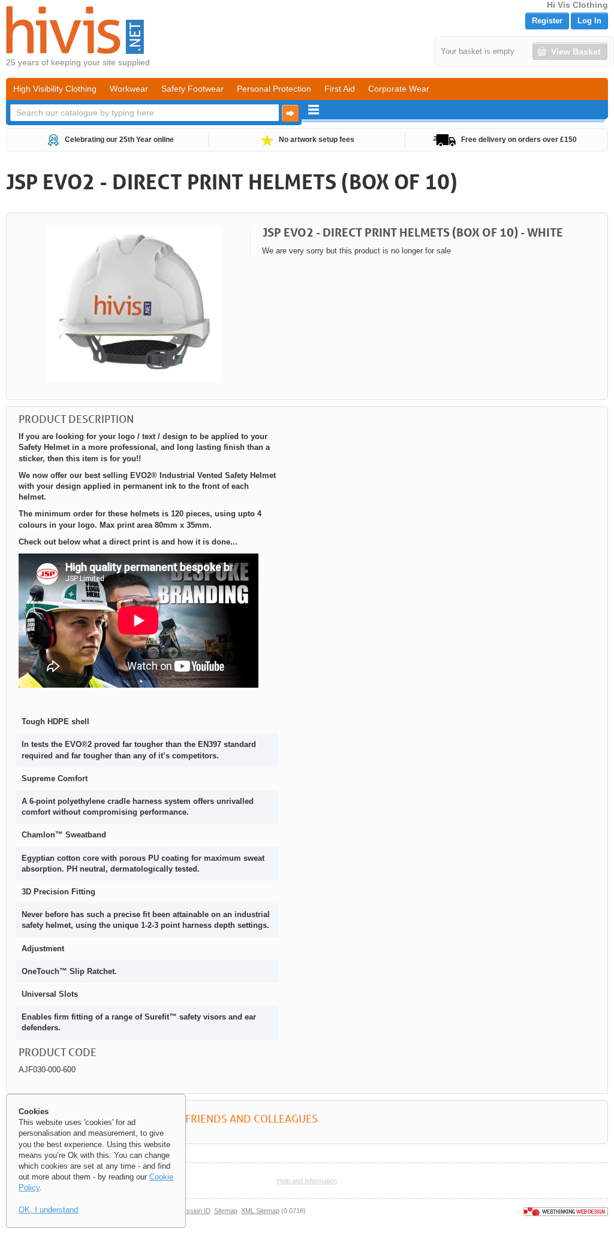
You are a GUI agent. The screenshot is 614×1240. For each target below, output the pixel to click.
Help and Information (307, 1180)
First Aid (339, 88)
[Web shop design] (565, 1210)
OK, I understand (48, 1209)
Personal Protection (274, 88)
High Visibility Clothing (55, 88)
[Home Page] (75, 30)
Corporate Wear (398, 88)
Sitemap (225, 1210)
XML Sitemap (260, 1210)
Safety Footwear (192, 88)
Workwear (129, 88)
